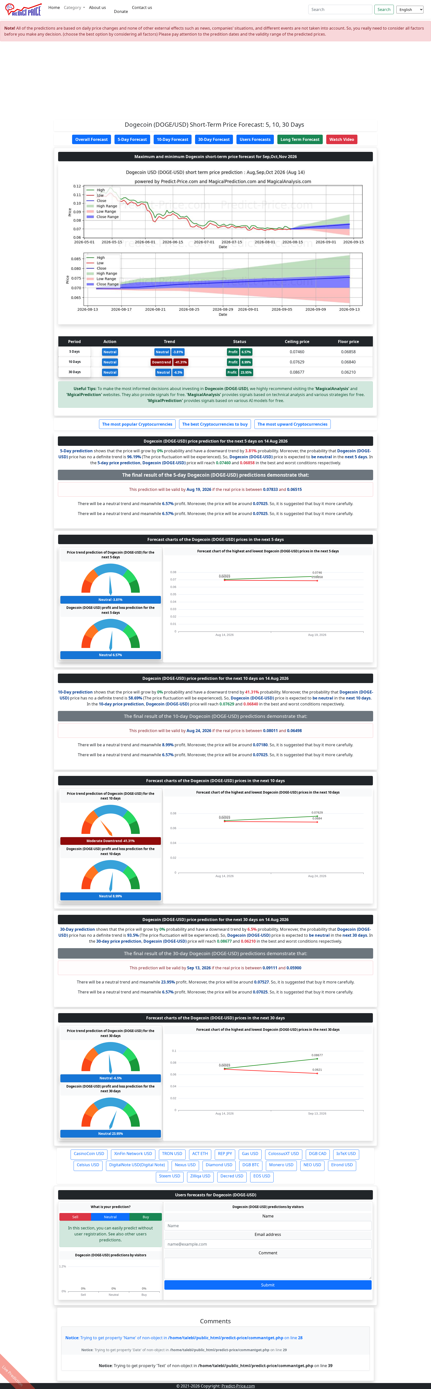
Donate (121, 11)
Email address (268, 1234)
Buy (146, 1217)
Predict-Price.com (238, 1386)
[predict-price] (23, 9)
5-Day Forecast (132, 139)
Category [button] (73, 7)
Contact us (142, 7)
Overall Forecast (91, 139)
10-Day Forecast (172, 139)
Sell (75, 1217)
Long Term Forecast (300, 139)
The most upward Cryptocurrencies (292, 424)
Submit (268, 1285)
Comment (268, 1253)
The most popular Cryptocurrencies (137, 424)
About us (97, 7)
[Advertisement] (215, 82)
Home (54, 7)
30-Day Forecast (214, 139)
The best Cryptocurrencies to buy (215, 424)
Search (384, 9)
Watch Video (341, 139)
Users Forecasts (255, 139)
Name (268, 1216)
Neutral (110, 1217)
